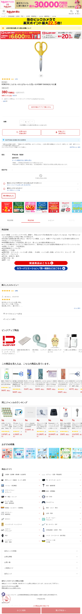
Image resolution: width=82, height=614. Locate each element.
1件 (16, 291)
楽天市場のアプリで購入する (41, 107)
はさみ (54, 16)
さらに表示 (77, 308)
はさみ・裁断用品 (44, 16)
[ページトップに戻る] (79, 607)
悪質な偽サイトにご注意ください (11, 588)
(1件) (16, 79)
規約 (79, 147)
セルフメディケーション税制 (10, 586)
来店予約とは (73, 147)
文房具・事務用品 (31, 16)
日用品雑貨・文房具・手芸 (15, 16)
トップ (3, 16)
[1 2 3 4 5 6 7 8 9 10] (27, 122)
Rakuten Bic (13, 12)
